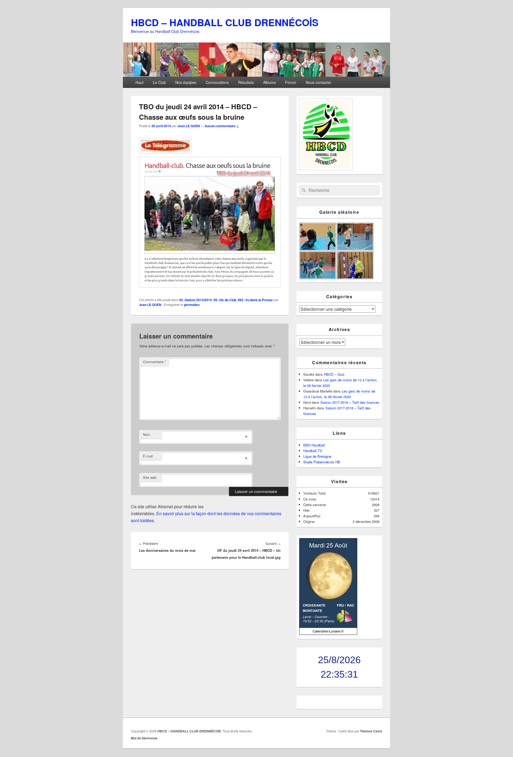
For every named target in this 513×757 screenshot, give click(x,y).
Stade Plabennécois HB (321, 461)
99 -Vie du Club (224, 299)
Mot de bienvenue (144, 738)
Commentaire (154, 361)
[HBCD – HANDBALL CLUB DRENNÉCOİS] (256, 75)
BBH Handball (314, 445)
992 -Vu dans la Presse (255, 299)
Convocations (217, 82)
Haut (139, 82)
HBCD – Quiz (334, 374)
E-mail (148, 456)
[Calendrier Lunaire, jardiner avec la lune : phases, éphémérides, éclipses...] (328, 633)
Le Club (159, 82)
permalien (191, 304)
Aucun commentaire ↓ (222, 125)
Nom (146, 434)
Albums (269, 82)
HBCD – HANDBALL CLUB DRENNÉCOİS (224, 22)
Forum (290, 82)
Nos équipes (185, 82)
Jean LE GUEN (188, 125)
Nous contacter (318, 82)
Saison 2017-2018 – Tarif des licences (349, 402)
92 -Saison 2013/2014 (195, 299)
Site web (149, 477)
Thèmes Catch (371, 731)
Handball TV (312, 450)
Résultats (246, 82)
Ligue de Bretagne (317, 456)
